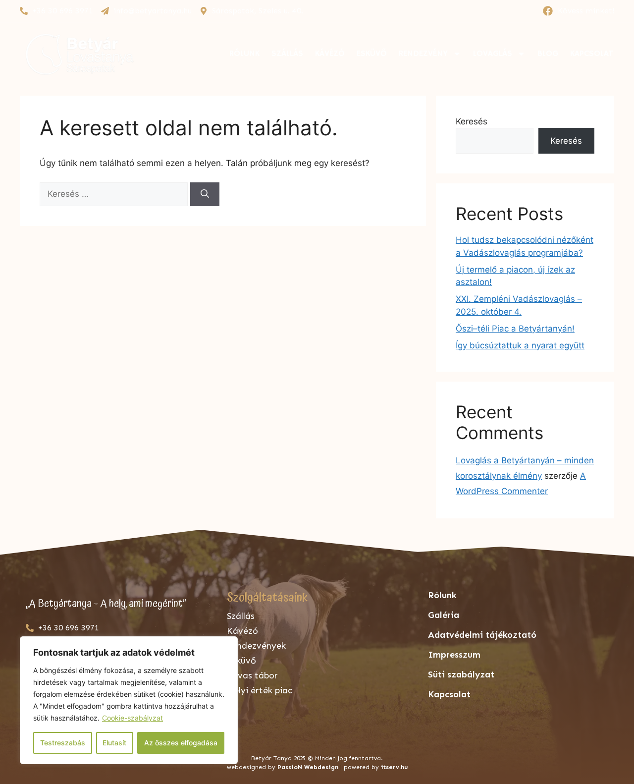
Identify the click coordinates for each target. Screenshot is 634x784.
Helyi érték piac (259, 690)
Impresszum (454, 654)
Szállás (287, 54)
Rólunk (244, 54)
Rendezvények (256, 645)
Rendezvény (423, 54)
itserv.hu (394, 767)
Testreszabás (62, 742)
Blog (547, 54)
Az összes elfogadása (180, 742)
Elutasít (114, 742)
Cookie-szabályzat (132, 718)
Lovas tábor (252, 675)
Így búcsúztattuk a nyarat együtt (520, 345)
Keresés (471, 121)
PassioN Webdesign (307, 767)
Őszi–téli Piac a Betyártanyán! (515, 329)
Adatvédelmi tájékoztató (482, 634)
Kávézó (330, 54)
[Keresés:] (115, 194)
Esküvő (372, 54)
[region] (129, 700)
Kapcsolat (591, 54)
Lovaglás (492, 54)
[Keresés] (204, 194)
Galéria (443, 615)
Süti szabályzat (461, 674)
